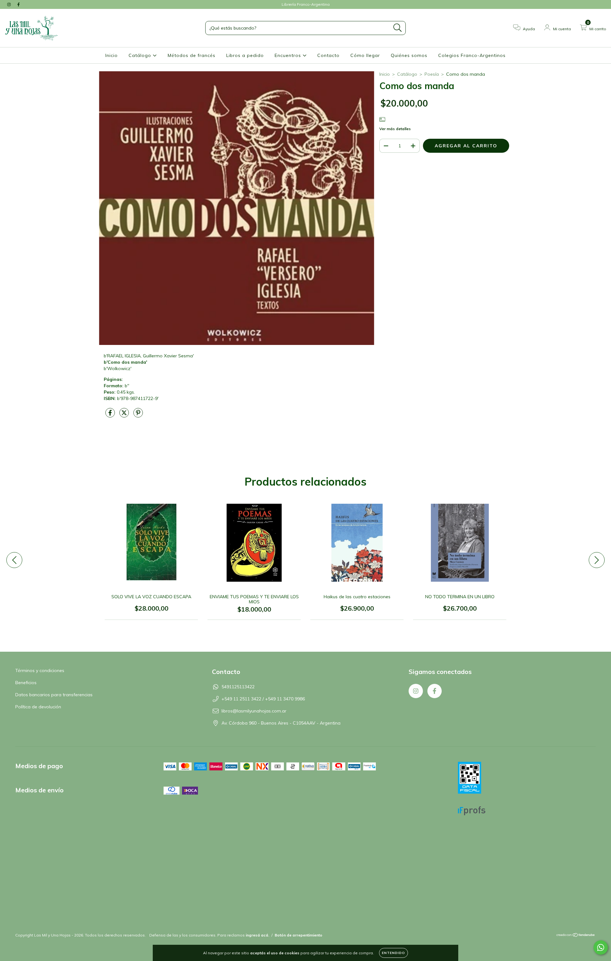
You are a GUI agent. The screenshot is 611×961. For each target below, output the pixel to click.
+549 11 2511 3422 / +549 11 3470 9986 (263, 699)
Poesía (432, 74)
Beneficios (26, 682)
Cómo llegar (365, 55)
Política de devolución (38, 707)
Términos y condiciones (39, 670)
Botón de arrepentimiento (298, 935)
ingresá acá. (257, 935)
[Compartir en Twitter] (124, 415)
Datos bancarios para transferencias (54, 695)
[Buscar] (397, 27)
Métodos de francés (191, 55)
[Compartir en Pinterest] (138, 415)
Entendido (393, 953)
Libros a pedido (245, 55)
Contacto (328, 55)
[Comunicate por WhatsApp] (600, 947)
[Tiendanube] (576, 935)
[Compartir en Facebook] (110, 415)
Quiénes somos (409, 55)
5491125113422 (238, 687)
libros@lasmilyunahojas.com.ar (253, 711)
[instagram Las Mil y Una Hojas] (9, 4)
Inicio (111, 55)
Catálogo (141, 55)
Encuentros (289, 55)
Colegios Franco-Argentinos (472, 55)
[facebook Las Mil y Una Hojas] (18, 4)
